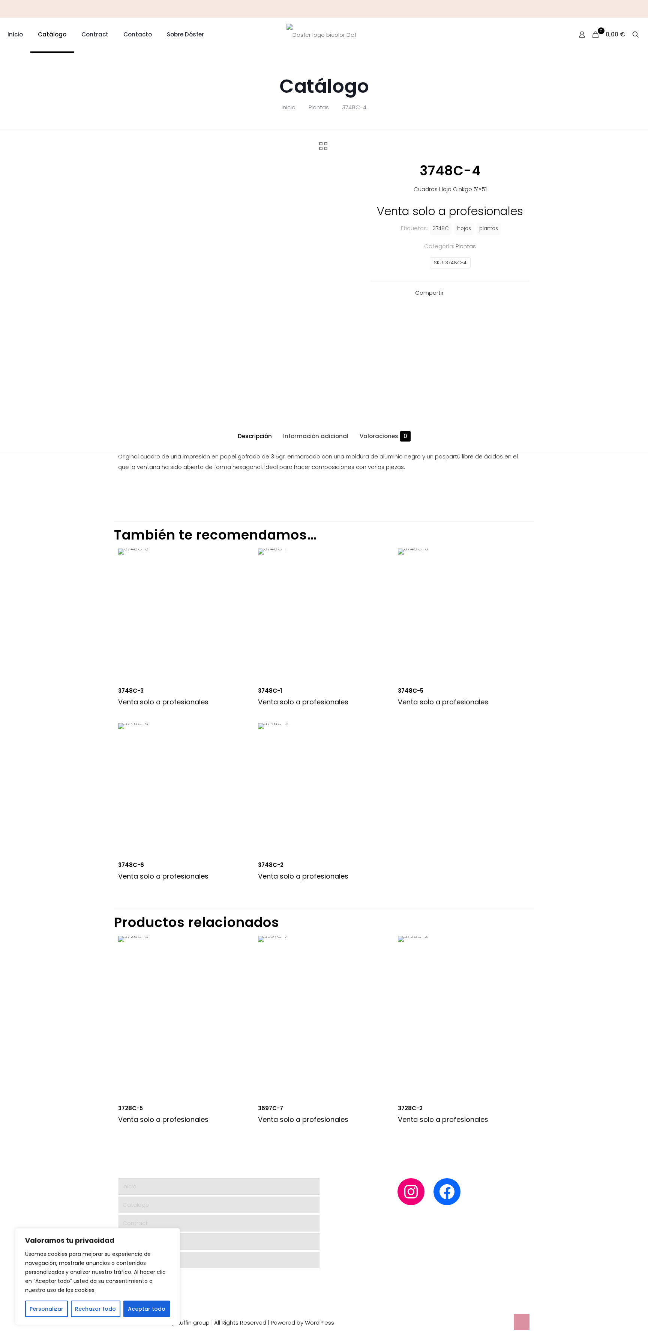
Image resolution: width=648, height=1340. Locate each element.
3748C (441, 228)
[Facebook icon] (639, 9)
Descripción (255, 436)
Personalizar (46, 1309)
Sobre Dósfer (141, 1260)
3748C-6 (131, 865)
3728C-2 (410, 1108)
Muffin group (193, 1322)
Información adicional (315, 436)
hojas (464, 228)
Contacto (136, 1241)
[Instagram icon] (630, 9)
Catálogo (136, 1205)
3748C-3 (131, 691)
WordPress (319, 1322)
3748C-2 (271, 865)
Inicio (289, 107)
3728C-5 (130, 1108)
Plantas (319, 107)
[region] (97, 1276)
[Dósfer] (321, 34)
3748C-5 (410, 691)
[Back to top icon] (522, 1322)
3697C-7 (270, 1108)
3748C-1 (270, 691)
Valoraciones (383, 436)
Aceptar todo (146, 1309)
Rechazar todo (95, 1309)
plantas (488, 228)
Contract (135, 1223)
